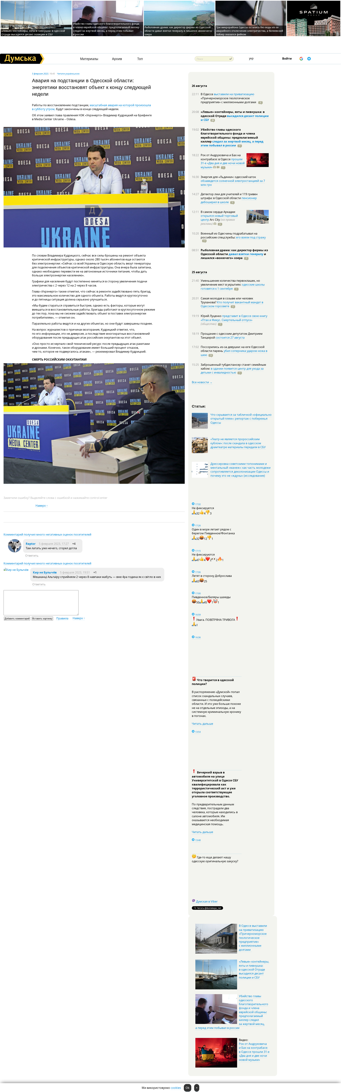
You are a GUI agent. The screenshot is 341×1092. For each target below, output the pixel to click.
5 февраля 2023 (40, 73)
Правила (62, 618)
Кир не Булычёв (45, 572)
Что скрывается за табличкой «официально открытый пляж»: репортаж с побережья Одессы (241, 419)
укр (251, 58)
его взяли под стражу (251, 237)
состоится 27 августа (230, 337)
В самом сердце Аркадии (218, 212)
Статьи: (199, 406)
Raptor (31, 544)
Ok (188, 1088)
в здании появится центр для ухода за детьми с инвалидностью (232, 370)
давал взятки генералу (246, 254)
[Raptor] (14, 551)
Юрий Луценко (211, 316)
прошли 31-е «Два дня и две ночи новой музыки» (223, 163)
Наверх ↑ (42, 506)
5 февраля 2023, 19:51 (75, 572)
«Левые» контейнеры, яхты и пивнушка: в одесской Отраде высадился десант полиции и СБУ (33, 32)
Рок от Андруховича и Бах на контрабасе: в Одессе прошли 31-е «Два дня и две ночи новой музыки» (254, 1052)
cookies (176, 1088)
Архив (117, 58)
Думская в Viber (207, 901)
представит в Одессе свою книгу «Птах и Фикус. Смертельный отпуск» (234, 318)
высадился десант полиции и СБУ (235, 118)
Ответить (32, 556)
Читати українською (68, 73)
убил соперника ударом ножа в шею (234, 353)
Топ (140, 58)
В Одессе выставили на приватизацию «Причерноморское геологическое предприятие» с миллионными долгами (253, 937)
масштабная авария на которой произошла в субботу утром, (91, 107)
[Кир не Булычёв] (16, 570)
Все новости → (202, 382)
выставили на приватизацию (234, 94)
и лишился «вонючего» (233, 256)
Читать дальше (202, 724)
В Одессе (207, 94)
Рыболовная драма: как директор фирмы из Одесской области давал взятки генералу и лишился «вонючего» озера (178, 31)
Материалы (89, 58)
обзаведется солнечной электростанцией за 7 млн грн (233, 183)
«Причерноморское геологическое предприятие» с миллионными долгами (229, 100)
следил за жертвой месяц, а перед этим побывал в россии (232, 143)
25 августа (199, 272)
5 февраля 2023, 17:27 (54, 544)
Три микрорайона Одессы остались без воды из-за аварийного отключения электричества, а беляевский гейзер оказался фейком (249, 31)
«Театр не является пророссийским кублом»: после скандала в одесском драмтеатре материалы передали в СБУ (238, 443)
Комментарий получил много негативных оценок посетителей (47, 534)
